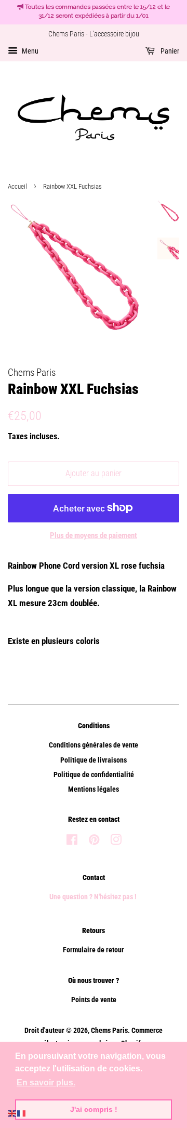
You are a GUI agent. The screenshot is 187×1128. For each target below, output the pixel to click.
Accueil (17, 186)
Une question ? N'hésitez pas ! (93, 897)
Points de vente (93, 999)
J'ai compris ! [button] (93, 1109)
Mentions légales (93, 789)
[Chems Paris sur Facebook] (72, 841)
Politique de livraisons (93, 760)
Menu (29, 51)
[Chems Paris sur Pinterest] (94, 841)
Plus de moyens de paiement (93, 535)
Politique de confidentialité (94, 774)
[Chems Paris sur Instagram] (116, 841)
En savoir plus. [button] (46, 1082)
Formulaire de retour (93, 950)
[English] (12, 1112)
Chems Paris (109, 1030)
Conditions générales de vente (93, 745)
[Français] (21, 1112)
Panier (169, 51)
